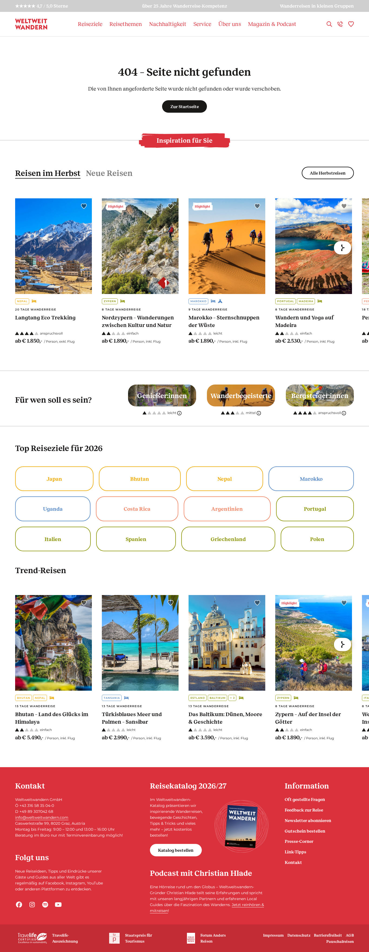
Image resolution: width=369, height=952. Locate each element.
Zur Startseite (184, 106)
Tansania (112, 697)
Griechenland (228, 539)
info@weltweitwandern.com (41, 817)
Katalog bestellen (175, 850)
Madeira (306, 301)
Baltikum (218, 697)
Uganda (53, 508)
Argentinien (227, 508)
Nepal (22, 301)
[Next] (342, 248)
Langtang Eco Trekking (45, 317)
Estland (197, 697)
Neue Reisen (109, 173)
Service (202, 24)
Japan (54, 478)
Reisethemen (125, 24)
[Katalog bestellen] (241, 826)
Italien (53, 539)
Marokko (198, 301)
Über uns (229, 24)
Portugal (285, 301)
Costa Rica (137, 508)
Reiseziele (90, 24)
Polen (317, 539)
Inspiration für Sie (184, 140)
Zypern (110, 301)
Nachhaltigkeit (167, 24)
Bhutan (139, 478)
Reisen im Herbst (47, 173)
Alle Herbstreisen (327, 172)
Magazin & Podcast (272, 24)
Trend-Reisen (40, 570)
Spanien (136, 539)
